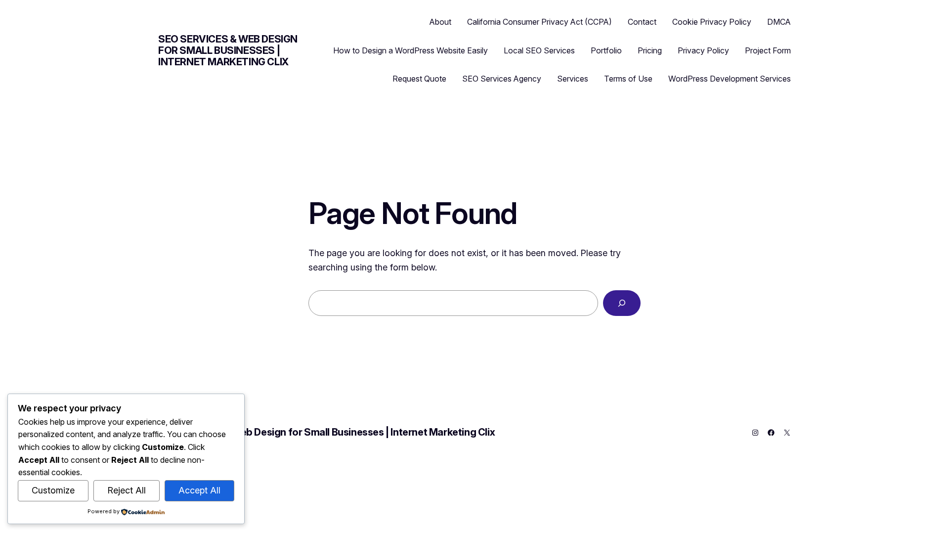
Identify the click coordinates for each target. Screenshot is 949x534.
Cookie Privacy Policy (711, 22)
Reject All (127, 490)
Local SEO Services (539, 50)
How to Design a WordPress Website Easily (410, 50)
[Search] (622, 303)
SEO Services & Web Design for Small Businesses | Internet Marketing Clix (228, 50)
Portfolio (606, 50)
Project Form (768, 50)
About (440, 22)
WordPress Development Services (729, 79)
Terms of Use (628, 79)
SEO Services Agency (501, 79)
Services (572, 79)
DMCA (779, 22)
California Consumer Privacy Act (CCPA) (539, 22)
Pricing (650, 50)
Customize (53, 490)
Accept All (199, 490)
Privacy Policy (703, 50)
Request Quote (419, 79)
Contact (642, 22)
